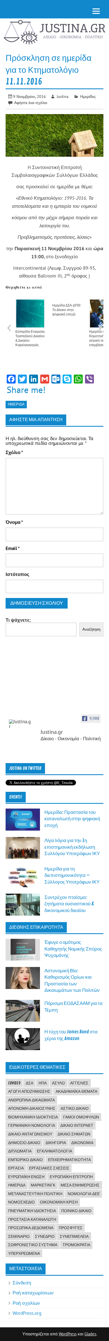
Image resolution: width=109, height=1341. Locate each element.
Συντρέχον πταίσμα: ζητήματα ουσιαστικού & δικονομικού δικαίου (69, 903)
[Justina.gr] (20, 724)
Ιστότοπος (17, 574)
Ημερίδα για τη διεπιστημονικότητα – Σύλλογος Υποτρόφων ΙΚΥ (71, 875)
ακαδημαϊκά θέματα (76, 1091)
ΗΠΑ (43, 1083)
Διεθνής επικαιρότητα (36, 927)
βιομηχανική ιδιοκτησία (33, 1117)
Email (13, 548)
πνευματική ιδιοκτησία (32, 1210)
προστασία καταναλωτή (32, 1219)
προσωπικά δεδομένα (30, 1227)
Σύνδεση (22, 1283)
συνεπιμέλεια (74, 1236)
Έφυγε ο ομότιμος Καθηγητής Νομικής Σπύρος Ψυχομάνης (73, 948)
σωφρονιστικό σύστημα (32, 1244)
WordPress (68, 1334)
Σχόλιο (14, 452)
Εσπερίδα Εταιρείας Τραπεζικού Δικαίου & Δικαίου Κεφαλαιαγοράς (30, 338)
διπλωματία (20, 1151)
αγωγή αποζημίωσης (29, 1091)
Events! (15, 797)
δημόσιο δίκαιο (24, 1142)
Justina (62, 96)
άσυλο (58, 1083)
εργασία (16, 1168)
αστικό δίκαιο (75, 1108)
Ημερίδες (88, 96)
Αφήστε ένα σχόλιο (30, 102)
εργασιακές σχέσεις (49, 1168)
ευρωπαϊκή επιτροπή (71, 1176)
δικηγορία (56, 1142)
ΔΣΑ (29, 1083)
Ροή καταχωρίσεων (33, 1293)
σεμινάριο (19, 1236)
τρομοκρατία (76, 1244)
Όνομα (14, 522)
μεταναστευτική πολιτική (35, 1193)
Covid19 (14, 1083)
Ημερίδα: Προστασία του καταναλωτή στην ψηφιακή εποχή (72, 818)
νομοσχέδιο (21, 1202)
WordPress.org (27, 1313)
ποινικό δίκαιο (76, 1210)
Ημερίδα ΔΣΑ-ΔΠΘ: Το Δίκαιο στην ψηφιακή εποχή (66, 309)
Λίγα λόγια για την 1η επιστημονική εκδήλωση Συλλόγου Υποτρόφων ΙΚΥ (72, 847)
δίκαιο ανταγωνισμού (30, 1134)
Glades (90, 1334)
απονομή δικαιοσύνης (31, 1108)
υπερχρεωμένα (24, 1253)
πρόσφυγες (70, 1227)
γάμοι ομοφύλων (81, 1117)
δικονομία (82, 1142)
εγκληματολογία (54, 1151)
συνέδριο (44, 1236)
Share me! (26, 389)
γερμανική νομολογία (31, 1125)
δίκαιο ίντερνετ (76, 1125)
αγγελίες (79, 1083)
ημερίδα (16, 404)
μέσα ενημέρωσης (80, 1185)
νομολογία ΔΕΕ (84, 1193)
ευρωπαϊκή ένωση (26, 1176)
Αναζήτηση (91, 629)
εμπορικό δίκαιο (25, 1159)
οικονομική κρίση (59, 1202)
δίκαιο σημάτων (74, 1134)
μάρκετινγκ (43, 1185)
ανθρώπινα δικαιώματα (31, 1100)
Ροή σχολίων (26, 1303)
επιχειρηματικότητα (69, 1159)
